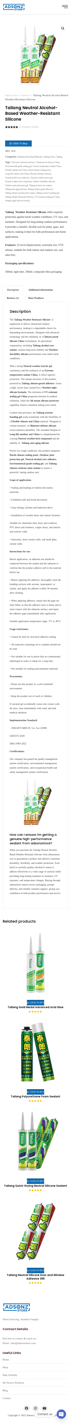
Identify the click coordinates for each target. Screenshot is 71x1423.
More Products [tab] (36, 298)
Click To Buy (20, 143)
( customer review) (29, 127)
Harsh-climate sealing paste (39, 170)
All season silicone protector (22, 162)
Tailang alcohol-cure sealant (40, 185)
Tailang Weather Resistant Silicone (19, 197)
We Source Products (13, 1382)
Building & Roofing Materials (30, 157)
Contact (7, 1398)
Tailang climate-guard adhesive (40, 189)
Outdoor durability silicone (44, 181)
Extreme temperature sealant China (47, 166)
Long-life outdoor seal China (17, 174)
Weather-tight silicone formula (17, 200)
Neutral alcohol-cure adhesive (17, 178)
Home (6, 1359)
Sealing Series (49, 157)
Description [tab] (13, 290)
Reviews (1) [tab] (13, 298)
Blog (5, 1390)
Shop (5, 1367)
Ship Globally (10, 1375)
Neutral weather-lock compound (18, 181)
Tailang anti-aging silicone (15, 189)
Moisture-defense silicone (40, 174)
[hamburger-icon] (65, 7)
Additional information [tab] (40, 290)
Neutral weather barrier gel (41, 178)
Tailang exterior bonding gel (47, 193)
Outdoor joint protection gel (16, 185)
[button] (63, 28)
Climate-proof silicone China (47, 162)
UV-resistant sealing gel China (46, 197)
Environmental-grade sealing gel (18, 166)
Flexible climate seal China (16, 170)
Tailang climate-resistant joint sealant (20, 193)
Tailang (59, 157)
